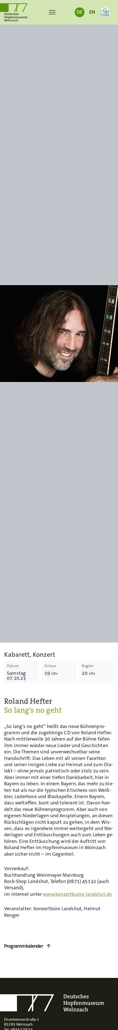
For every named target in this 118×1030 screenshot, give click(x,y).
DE (79, 12)
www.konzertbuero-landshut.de (77, 894)
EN (92, 12)
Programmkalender (23, 946)
